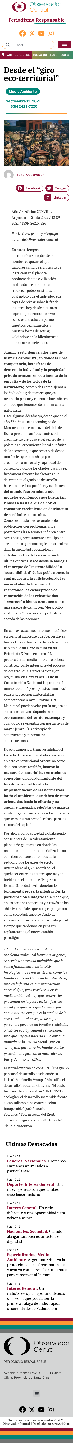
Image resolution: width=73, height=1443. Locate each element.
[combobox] (28, 45)
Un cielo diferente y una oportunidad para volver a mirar (36, 1213)
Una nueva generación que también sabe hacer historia (35, 1189)
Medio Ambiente (23, 91)
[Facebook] (22, 33)
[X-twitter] (32, 33)
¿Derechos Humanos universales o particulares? (36, 1166)
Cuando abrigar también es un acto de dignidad (34, 1236)
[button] (64, 44)
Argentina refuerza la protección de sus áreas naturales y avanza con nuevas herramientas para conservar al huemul (37, 1267)
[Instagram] (50, 33)
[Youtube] (41, 33)
